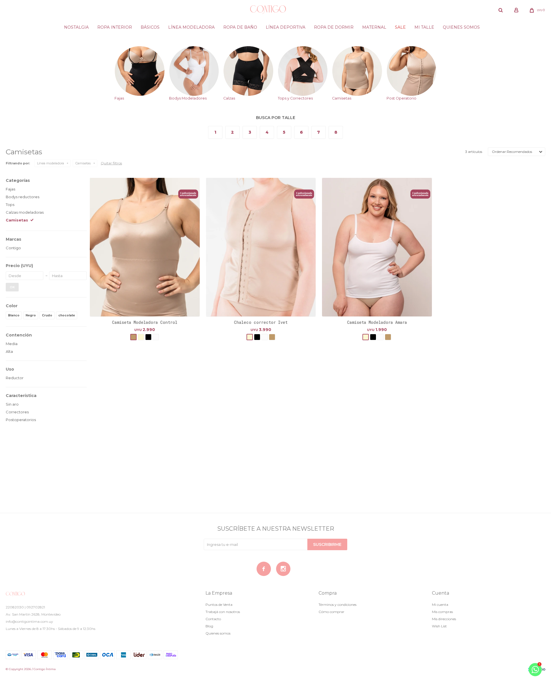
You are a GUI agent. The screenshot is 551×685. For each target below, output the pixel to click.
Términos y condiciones (337, 604)
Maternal (374, 27)
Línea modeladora (191, 27)
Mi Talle (424, 27)
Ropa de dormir (334, 27)
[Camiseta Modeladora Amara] (377, 247)
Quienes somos (461, 27)
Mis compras (442, 612)
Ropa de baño (240, 27)
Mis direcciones (444, 619)
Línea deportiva (285, 27)
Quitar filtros (111, 163)
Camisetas (83, 163)
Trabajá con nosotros (222, 612)
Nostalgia (76, 27)
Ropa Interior (114, 27)
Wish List (439, 626)
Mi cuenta (440, 604)
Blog (209, 626)
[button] (500, 10)
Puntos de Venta (218, 604)
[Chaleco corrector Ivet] (261, 247)
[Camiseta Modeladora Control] (145, 247)
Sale (400, 27)
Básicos (150, 27)
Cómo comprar (331, 612)
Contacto (213, 619)
